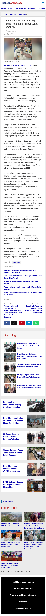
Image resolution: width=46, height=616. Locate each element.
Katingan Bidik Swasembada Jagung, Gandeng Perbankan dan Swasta (28, 345)
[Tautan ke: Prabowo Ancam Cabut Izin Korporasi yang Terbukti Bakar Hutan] (11, 535)
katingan (16, 262)
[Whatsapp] (36, 323)
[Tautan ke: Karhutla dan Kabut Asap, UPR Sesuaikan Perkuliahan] (11, 517)
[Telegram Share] (29, 323)
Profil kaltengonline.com (23, 582)
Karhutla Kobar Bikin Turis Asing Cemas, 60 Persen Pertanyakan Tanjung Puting (34, 525)
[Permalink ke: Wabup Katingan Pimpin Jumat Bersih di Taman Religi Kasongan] (10, 378)
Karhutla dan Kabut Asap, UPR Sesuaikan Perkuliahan (11, 524)
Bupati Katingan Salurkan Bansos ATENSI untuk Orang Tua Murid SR (29, 386)
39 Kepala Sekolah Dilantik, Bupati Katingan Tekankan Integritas (29, 365)
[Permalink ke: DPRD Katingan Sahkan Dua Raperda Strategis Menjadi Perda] (35, 485)
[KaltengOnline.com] (12, 3)
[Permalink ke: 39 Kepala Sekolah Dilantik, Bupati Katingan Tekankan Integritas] (10, 367)
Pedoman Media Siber (23, 589)
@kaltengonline (8, 501)
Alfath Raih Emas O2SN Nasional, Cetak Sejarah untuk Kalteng (9, 565)
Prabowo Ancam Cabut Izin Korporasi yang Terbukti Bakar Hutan (10, 544)
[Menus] (43, 3)
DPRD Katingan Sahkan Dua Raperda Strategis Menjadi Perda (13, 484)
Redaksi (23, 602)
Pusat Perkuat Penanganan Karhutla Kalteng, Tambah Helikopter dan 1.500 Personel (33, 545)
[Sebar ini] (7, 323)
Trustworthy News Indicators (23, 595)
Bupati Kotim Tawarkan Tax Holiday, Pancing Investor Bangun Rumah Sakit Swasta (33, 308)
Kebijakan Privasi (23, 608)
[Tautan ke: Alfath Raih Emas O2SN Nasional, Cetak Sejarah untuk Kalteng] (11, 556)
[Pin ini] (22, 323)
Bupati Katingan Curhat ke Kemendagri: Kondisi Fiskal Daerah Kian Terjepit (29, 356)
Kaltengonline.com (23, 65)
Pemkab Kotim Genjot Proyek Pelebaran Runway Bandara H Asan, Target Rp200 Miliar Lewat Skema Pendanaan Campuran (13, 310)
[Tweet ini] (14, 323)
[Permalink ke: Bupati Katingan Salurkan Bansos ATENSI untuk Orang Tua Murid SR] (10, 388)
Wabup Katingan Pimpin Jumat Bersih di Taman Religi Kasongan (28, 376)
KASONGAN (9, 65)
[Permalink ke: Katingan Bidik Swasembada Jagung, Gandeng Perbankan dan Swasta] (10, 347)
